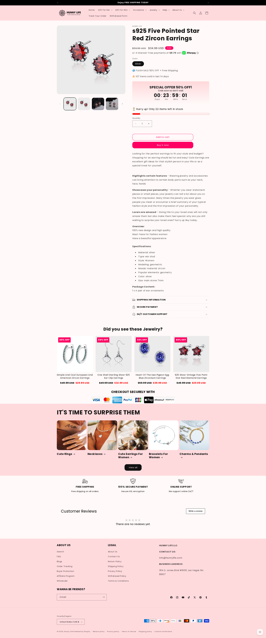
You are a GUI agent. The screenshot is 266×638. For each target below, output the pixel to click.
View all (133, 467)
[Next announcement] (208, 2)
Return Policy (115, 561)
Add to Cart (113, 383)
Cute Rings (64, 454)
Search (60, 551)
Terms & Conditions (118, 581)
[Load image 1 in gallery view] (70, 104)
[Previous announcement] (58, 2)
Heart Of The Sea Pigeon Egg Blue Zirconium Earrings (152, 376)
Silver (138, 63)
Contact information (163, 631)
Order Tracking (64, 566)
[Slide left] (60, 104)
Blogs (59, 561)
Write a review (196, 511)
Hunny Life (68, 632)
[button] (105, 10)
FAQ (59, 556)
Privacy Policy (115, 571)
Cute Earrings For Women (130, 455)
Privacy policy (113, 631)
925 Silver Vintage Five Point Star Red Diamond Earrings (191, 376)
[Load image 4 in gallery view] (112, 104)
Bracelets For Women (158, 455)
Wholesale (62, 581)
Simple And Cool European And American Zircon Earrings (75, 376)
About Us (112, 551)
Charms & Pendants (194, 454)
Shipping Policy (115, 566)
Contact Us (114, 556)
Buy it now (163, 144)
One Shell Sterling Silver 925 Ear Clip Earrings (113, 376)
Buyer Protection (65, 571)
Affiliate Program (66, 576)
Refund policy (99, 631)
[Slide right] (122, 104)
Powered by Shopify (81, 632)
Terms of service (129, 631)
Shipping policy (145, 631)
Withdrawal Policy (117, 576)
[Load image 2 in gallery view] (84, 104)
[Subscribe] (103, 597)
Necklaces (95, 454)
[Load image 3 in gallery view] (98, 104)
